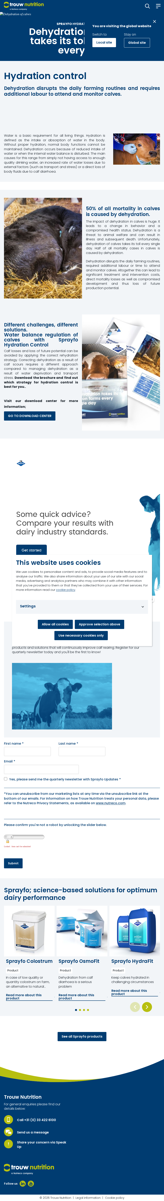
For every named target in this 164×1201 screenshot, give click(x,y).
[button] (147, 6)
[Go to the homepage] (29, 1169)
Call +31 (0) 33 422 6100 (36, 1120)
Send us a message (33, 1132)
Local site (104, 42)
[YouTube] (31, 1184)
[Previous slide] (135, 1007)
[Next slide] (147, 1007)
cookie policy (65, 590)
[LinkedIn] (23, 1184)
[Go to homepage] (24, 6)
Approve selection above (99, 624)
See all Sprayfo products (82, 1036)
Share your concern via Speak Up (41, 1144)
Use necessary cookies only (81, 635)
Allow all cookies (55, 624)
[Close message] (154, 21)
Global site (137, 42)
